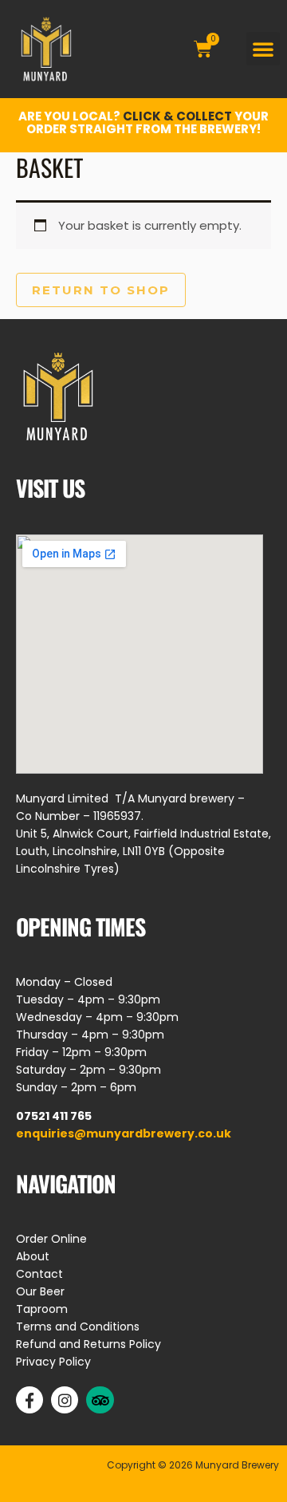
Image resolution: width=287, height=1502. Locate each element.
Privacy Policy (53, 1362)
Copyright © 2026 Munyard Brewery (193, 1465)
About (32, 1256)
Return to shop (101, 290)
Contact (39, 1274)
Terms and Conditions (78, 1326)
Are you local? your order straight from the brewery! (143, 123)
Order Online (51, 1239)
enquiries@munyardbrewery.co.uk (123, 1133)
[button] (263, 48)
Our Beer (40, 1291)
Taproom (42, 1309)
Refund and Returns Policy (88, 1344)
